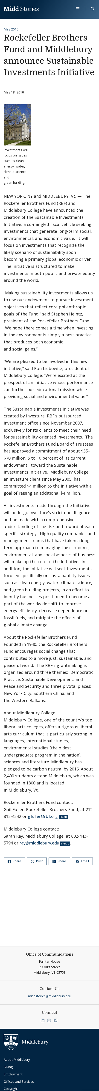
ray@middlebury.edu (39, 843)
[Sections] (77, 9)
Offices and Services (19, 1081)
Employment (13, 1074)
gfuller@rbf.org (43, 816)
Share (16, 861)
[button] (90, 9)
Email (84, 861)
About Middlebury (17, 1059)
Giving (8, 1067)
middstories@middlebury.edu (49, 996)
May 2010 (11, 29)
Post (39, 861)
